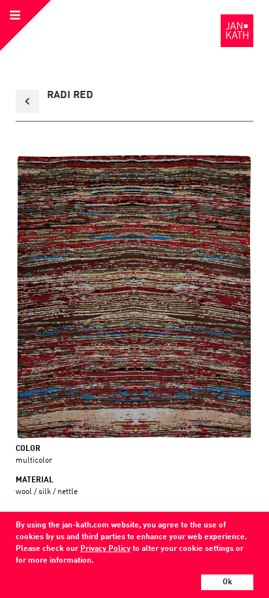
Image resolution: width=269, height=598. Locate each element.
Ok (227, 582)
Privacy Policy (105, 549)
